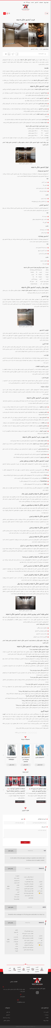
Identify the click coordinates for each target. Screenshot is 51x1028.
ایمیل (22, 819)
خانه (24, 2)
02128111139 (22, 997)
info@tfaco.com (21, 1002)
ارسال (25, 842)
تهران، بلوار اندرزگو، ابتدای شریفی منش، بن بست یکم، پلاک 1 (14, 990)
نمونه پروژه (46, 2)
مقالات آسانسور (34, 49)
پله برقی (8, 1012)
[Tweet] (13, 54)
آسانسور (36, 2)
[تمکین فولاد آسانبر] (25, 7)
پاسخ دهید (10, 850)
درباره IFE (28, 2)
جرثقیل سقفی (7, 1020)
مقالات (41, 49)
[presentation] (3, 755)
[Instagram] (7, 13)
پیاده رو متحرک (6, 1017)
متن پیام (43, 827)
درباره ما (46, 1015)
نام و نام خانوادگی (42, 819)
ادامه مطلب (39, 765)
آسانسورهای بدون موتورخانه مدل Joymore (12, 759)
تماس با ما (46, 1012)
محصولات (41, 2)
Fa (45, 13)
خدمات (32, 2)
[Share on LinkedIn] (9, 54)
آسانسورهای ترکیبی (25, 757)
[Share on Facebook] (17, 54)
